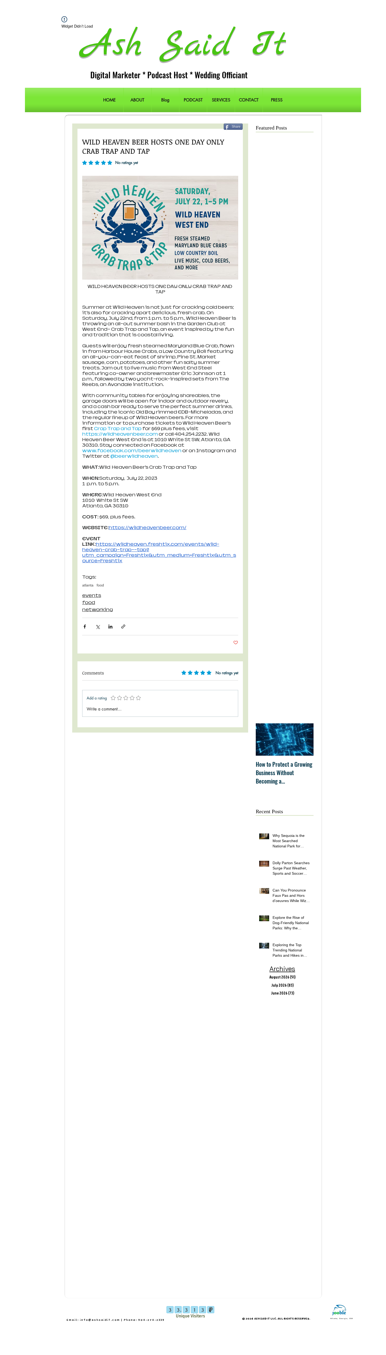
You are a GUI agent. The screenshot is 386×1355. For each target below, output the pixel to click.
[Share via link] (123, 626)
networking (97, 609)
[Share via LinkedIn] (110, 626)
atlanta (87, 585)
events (91, 595)
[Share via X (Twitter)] (97, 626)
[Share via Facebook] (84, 626)
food (100, 585)
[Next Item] (305, 739)
